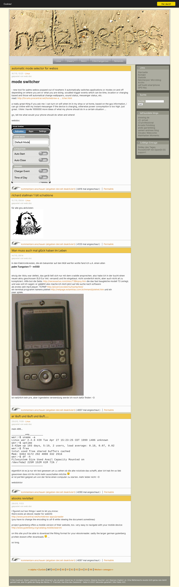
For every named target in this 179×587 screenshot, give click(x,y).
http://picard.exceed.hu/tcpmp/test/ (65, 287)
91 (67, 569)
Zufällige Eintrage (148, 142)
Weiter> (98, 569)
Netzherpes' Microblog (149, 80)
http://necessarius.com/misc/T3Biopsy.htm (64, 281)
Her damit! (166, 3)
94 (81, 569)
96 (91, 569)
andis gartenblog (146, 127)
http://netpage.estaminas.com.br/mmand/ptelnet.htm (77, 289)
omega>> (108, 569)
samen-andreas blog (148, 130)
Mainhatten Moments (148, 135)
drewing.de (143, 117)
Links (142, 68)
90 (63, 569)
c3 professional (146, 122)
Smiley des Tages (146, 147)
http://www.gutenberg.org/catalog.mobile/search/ (37, 527)
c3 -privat (143, 120)
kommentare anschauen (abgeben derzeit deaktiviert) (48, 189)
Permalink (109, 189)
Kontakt (142, 75)
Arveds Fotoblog (146, 125)
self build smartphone (149, 85)
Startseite (143, 72)
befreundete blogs (148, 113)
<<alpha (32, 569)
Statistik (142, 77)
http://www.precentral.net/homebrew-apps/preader (38, 516)
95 (86, 569)
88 (53, 569)
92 (72, 569)
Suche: (143, 95)
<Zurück (41, 569)
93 (76, 569)
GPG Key (142, 87)
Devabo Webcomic (147, 133)
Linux (27, 73)
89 (58, 569)
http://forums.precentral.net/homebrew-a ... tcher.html (44, 98)
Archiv (141, 82)
